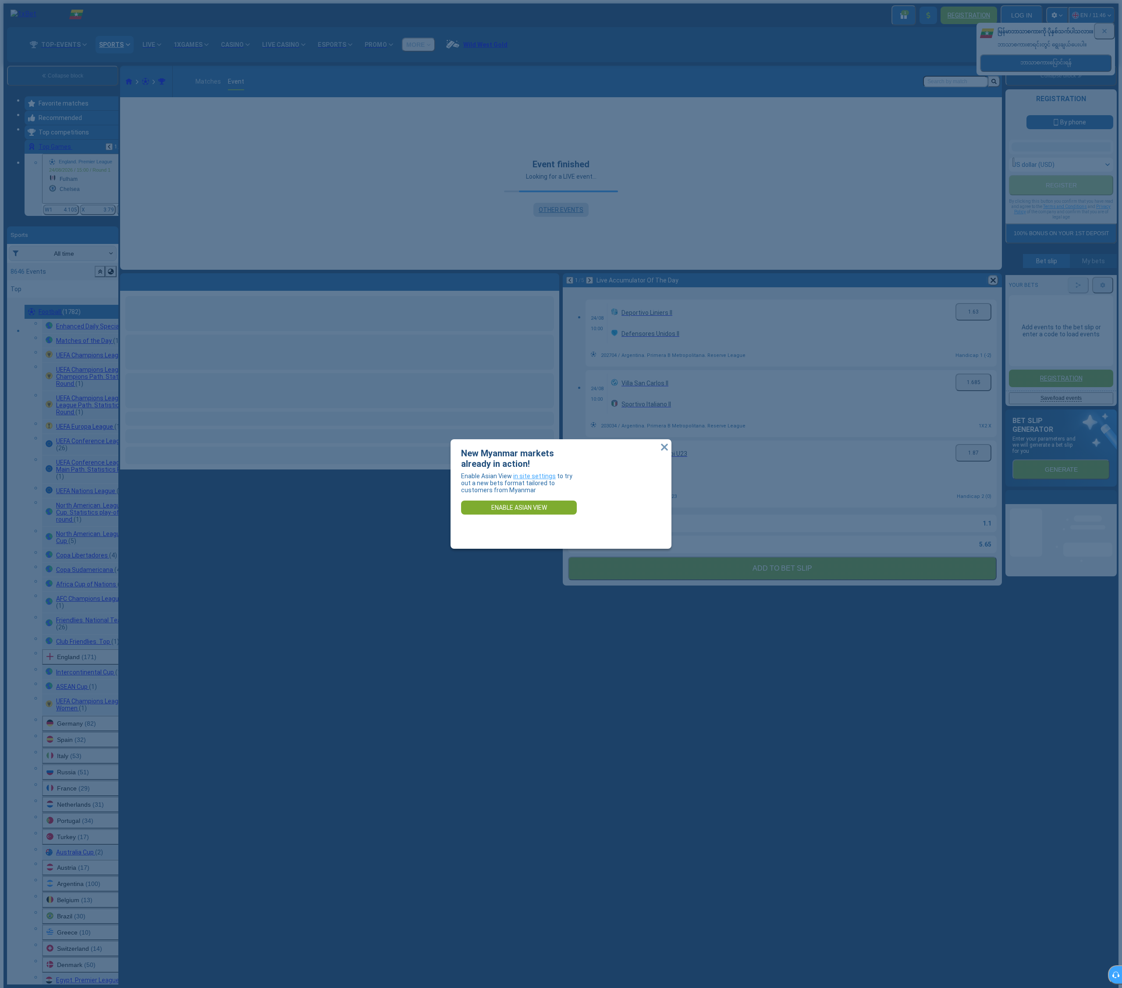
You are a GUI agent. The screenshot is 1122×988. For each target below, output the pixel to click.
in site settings (534, 476)
